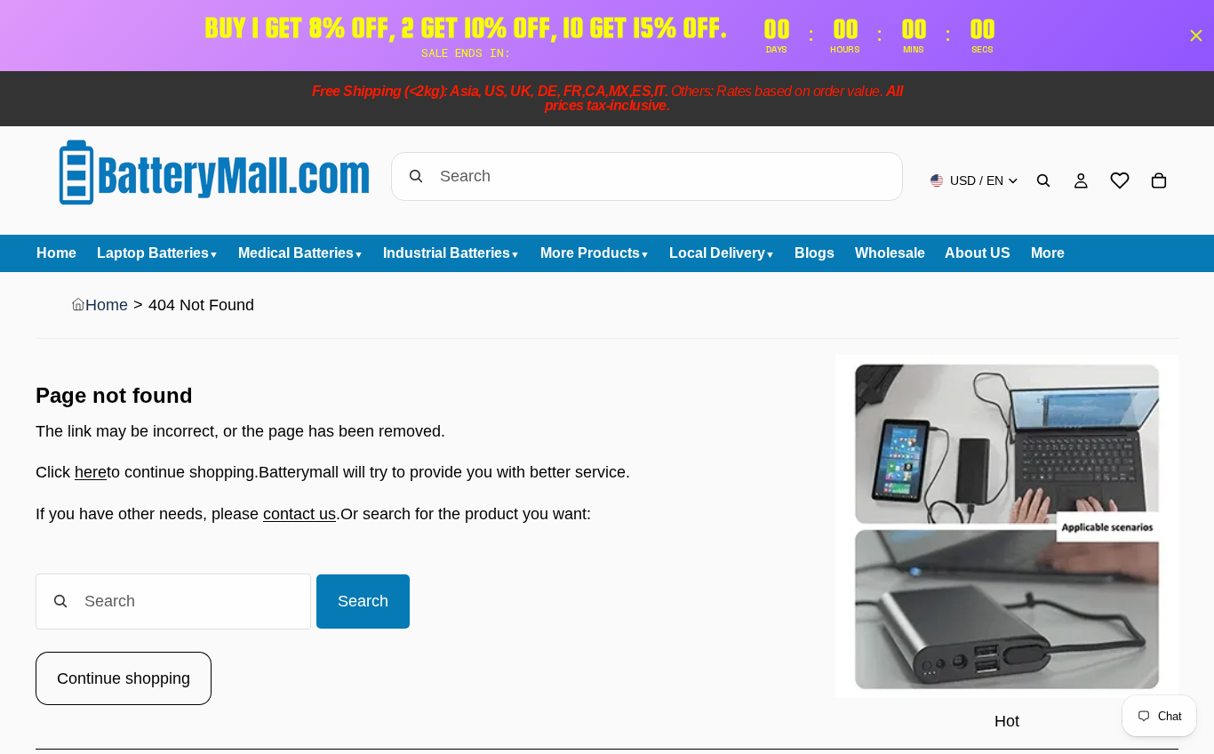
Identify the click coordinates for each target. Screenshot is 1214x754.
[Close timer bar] (1196, 35)
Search (363, 601)
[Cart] (1158, 180)
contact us (299, 514)
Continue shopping (123, 678)
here (91, 472)
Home (106, 305)
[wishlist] (1119, 180)
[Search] (1043, 180)
